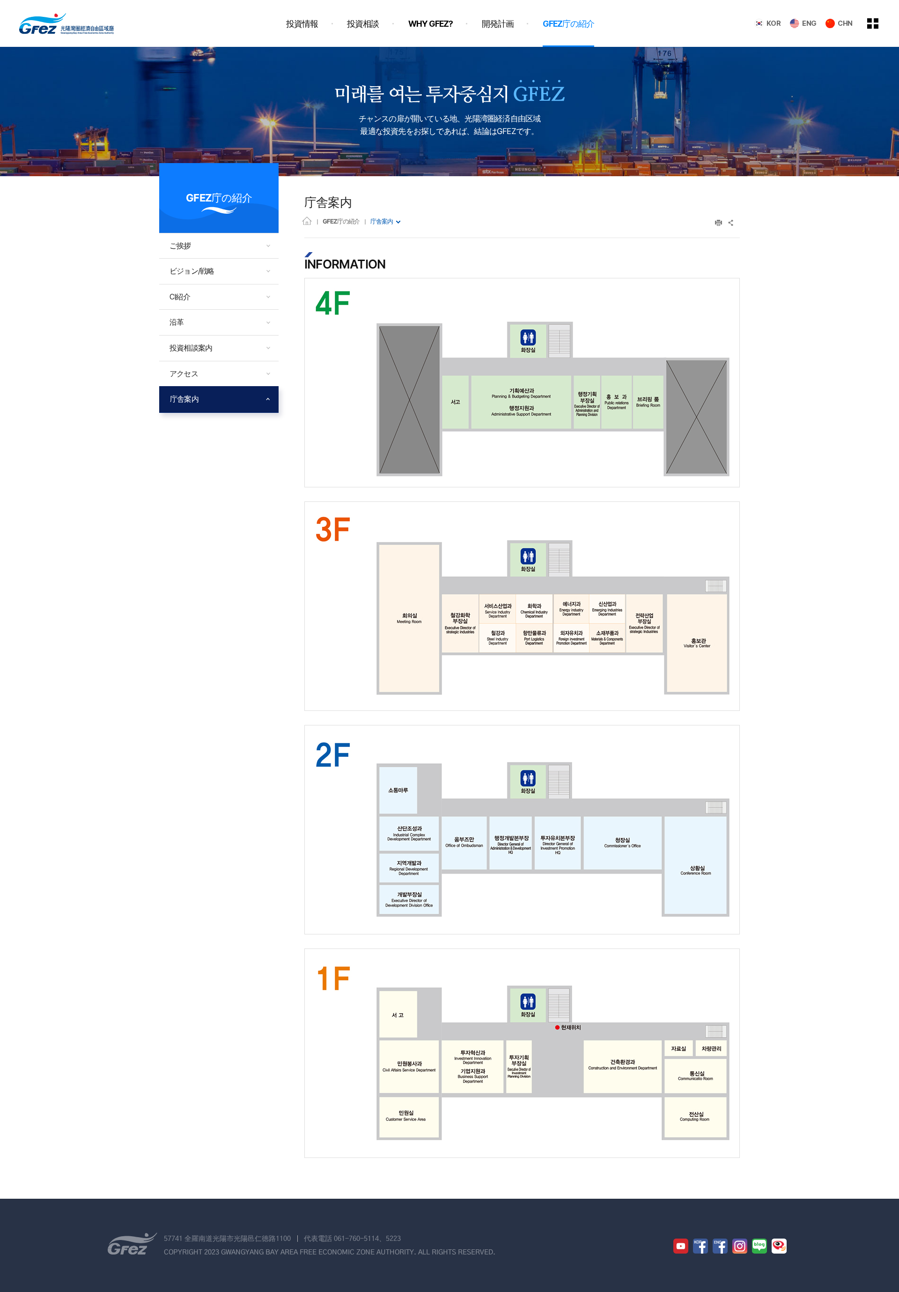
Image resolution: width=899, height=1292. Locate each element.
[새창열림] (680, 1246)
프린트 (718, 223)
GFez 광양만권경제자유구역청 (66, 23)
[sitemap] (880, 23)
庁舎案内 (381, 221)
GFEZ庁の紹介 (341, 221)
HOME (307, 220)
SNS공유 (731, 223)
